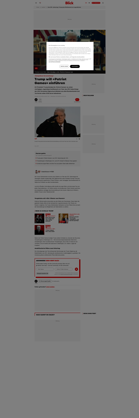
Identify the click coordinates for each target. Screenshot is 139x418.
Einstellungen (64, 66)
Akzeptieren (75, 66)
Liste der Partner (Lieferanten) (54, 61)
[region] (70, 56)
